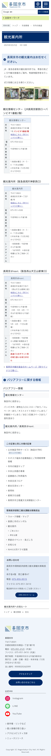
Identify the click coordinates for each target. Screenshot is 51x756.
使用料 (11, 491)
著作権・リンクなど (16, 724)
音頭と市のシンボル (17, 521)
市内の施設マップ (16, 466)
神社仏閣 (13, 535)
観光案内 (12, 526)
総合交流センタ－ (16, 486)
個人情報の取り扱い (16, 728)
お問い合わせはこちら (25, 682)
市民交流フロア (15, 481)
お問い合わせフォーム (26, 595)
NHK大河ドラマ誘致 (18, 550)
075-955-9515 (19, 579)
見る (27, 612)
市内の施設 (37, 25)
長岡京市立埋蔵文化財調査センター (24, 500)
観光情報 (17, 612)
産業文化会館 (14, 495)
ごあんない (14, 531)
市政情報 (25, 25)
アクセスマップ (25, 674)
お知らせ (12, 545)
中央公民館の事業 (16, 471)
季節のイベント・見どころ (20, 540)
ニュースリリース (15, 738)
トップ (15, 25)
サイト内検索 (43, 12)
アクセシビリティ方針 (17, 733)
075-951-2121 (18, 649)
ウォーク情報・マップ (18, 517)
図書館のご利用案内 (17, 476)
